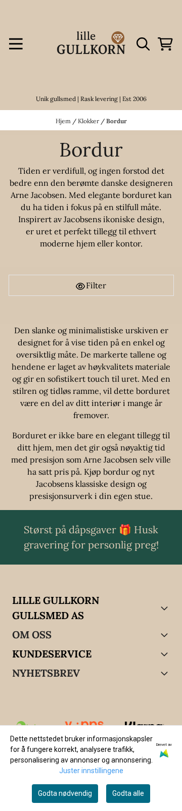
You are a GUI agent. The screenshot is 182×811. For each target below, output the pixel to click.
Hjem (64, 121)
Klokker (89, 121)
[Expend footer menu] (165, 654)
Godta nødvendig (65, 793)
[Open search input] (143, 43)
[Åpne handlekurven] (165, 44)
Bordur (116, 121)
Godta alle (128, 793)
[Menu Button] (16, 44)
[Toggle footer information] (166, 608)
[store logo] (91, 44)
